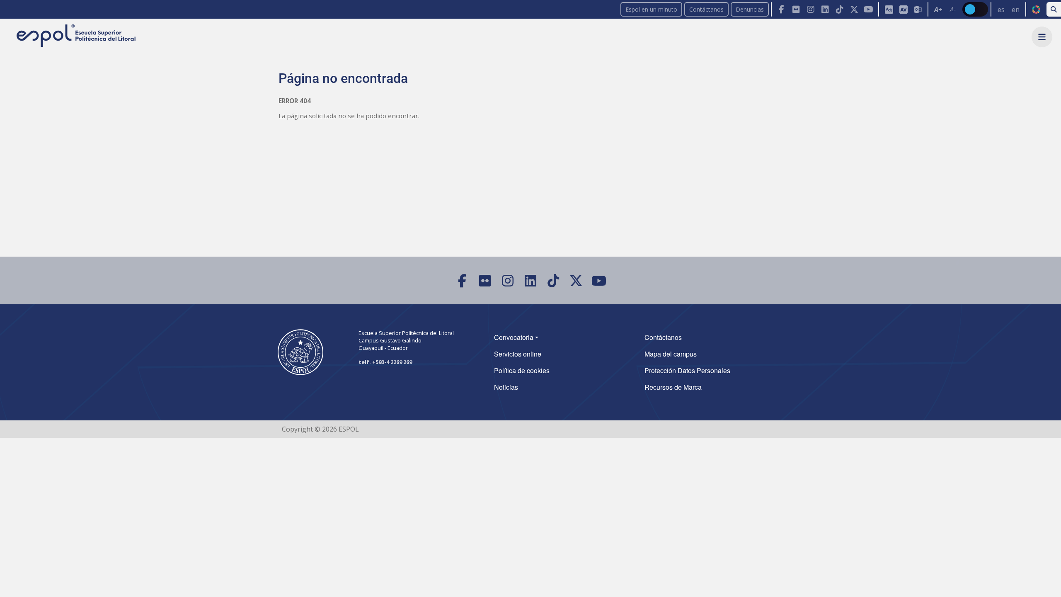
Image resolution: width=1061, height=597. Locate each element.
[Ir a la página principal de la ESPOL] (77, 36)
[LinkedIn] (825, 9)
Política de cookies (522, 370)
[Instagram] (810, 9)
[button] (1042, 37)
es (1001, 9)
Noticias (506, 387)
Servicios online (517, 354)
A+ (938, 9)
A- (953, 9)
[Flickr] (796, 9)
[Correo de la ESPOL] (918, 9)
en (1016, 9)
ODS (1036, 9)
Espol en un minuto (651, 9)
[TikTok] (839, 9)
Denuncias (750, 9)
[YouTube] (868, 9)
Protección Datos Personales (687, 370)
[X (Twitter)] (854, 9)
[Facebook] (781, 9)
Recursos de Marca (673, 387)
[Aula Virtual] (903, 9)
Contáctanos (706, 9)
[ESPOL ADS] (889, 9)
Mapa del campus (670, 354)
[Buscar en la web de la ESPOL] (1054, 9)
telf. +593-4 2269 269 (385, 362)
